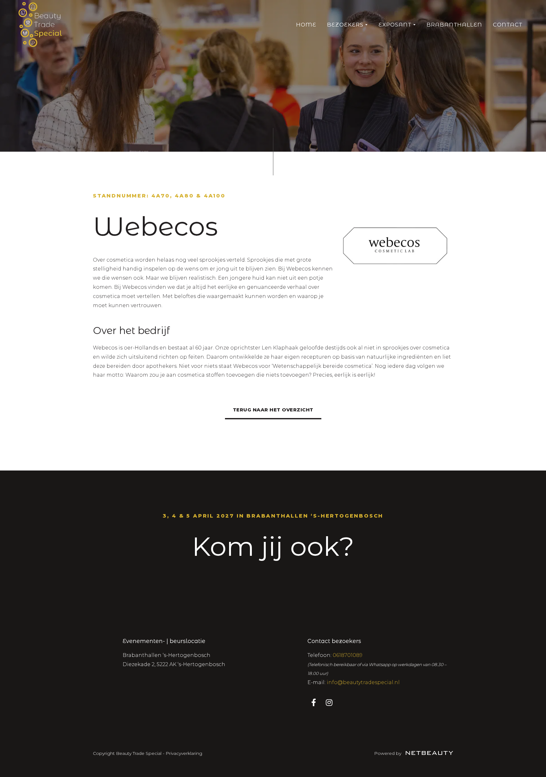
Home (306, 24)
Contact (507, 24)
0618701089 (347, 655)
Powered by (388, 753)
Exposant (395, 24)
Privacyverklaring (184, 753)
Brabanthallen (454, 24)
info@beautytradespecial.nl (363, 682)
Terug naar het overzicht (273, 410)
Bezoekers (345, 24)
